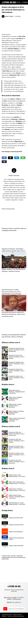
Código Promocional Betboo (16, 531)
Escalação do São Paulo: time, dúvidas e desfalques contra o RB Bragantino (16, 350)
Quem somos (7, 597)
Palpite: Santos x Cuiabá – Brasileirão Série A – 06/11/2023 (15, 406)
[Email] (4, 161)
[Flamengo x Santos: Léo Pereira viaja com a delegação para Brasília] (14, 219)
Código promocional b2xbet (16, 517)
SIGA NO (9, 602)
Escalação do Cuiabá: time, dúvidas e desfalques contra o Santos (16, 371)
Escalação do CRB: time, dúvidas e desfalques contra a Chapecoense (16, 434)
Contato (14, 597)
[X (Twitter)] (10, 157)
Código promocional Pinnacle (16, 524)
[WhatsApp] (22, 157)
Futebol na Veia (6, 555)
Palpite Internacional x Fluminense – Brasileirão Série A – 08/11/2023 (17, 392)
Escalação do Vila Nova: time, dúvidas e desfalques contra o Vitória (16, 455)
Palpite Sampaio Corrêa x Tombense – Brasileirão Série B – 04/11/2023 (16, 497)
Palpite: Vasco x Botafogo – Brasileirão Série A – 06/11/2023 (16, 399)
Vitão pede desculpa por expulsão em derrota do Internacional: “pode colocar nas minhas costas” (13, 314)
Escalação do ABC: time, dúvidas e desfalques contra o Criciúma (16, 441)
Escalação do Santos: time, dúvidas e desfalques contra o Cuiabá (16, 378)
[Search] (25, 2)
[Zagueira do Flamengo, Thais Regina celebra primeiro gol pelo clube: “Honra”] (14, 239)
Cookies (9, 599)
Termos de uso (17, 599)
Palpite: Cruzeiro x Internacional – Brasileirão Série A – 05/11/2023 (17, 420)
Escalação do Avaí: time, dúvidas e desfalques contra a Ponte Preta (16, 461)
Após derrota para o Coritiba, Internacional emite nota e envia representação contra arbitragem (11, 292)
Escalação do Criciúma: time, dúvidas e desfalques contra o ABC (16, 448)
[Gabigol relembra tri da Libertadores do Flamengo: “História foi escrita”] (14, 260)
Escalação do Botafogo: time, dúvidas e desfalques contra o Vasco (16, 364)
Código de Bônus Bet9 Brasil (16, 545)
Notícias (17, 2)
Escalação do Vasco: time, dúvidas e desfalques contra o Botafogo (16, 357)
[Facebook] (4, 157)
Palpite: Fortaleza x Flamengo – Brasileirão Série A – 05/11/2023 (17, 413)
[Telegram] (16, 157)
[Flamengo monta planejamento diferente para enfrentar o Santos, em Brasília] (14, 325)
